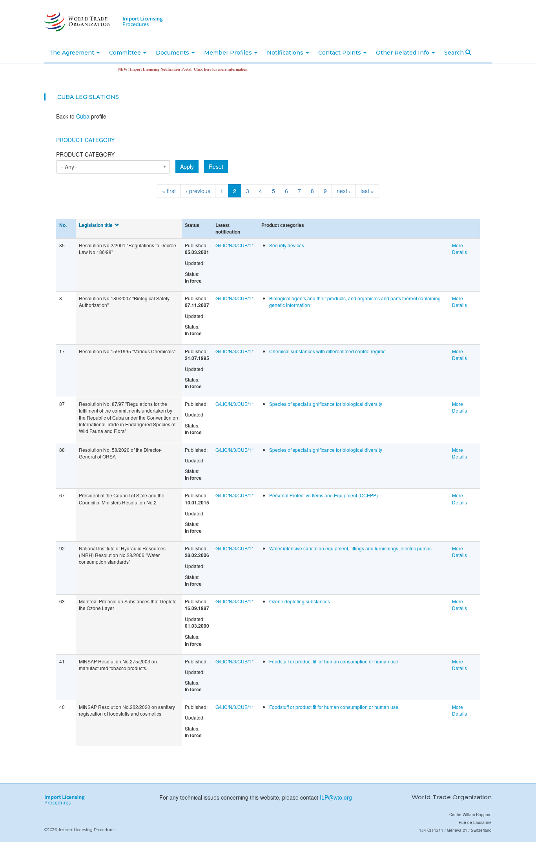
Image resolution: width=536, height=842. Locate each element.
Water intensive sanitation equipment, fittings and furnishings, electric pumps (350, 548)
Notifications (286, 52)
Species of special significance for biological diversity (325, 403)
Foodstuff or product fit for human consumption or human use (333, 661)
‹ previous (198, 191)
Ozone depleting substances (299, 601)
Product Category (85, 140)
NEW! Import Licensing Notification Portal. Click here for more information (171, 69)
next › (344, 191)
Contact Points (340, 52)
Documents (173, 52)
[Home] (76, 21)
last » (367, 191)
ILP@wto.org (336, 797)
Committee (125, 52)
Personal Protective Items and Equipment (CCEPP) (323, 495)
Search (454, 52)
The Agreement (72, 52)
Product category (85, 154)
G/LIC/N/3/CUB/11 (234, 245)
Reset (216, 166)
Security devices (286, 245)
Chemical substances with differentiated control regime (327, 351)
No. (63, 224)
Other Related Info (403, 52)
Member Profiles (228, 52)
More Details (459, 248)
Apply (187, 166)
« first (169, 191)
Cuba (65, 96)
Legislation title (96, 224)
